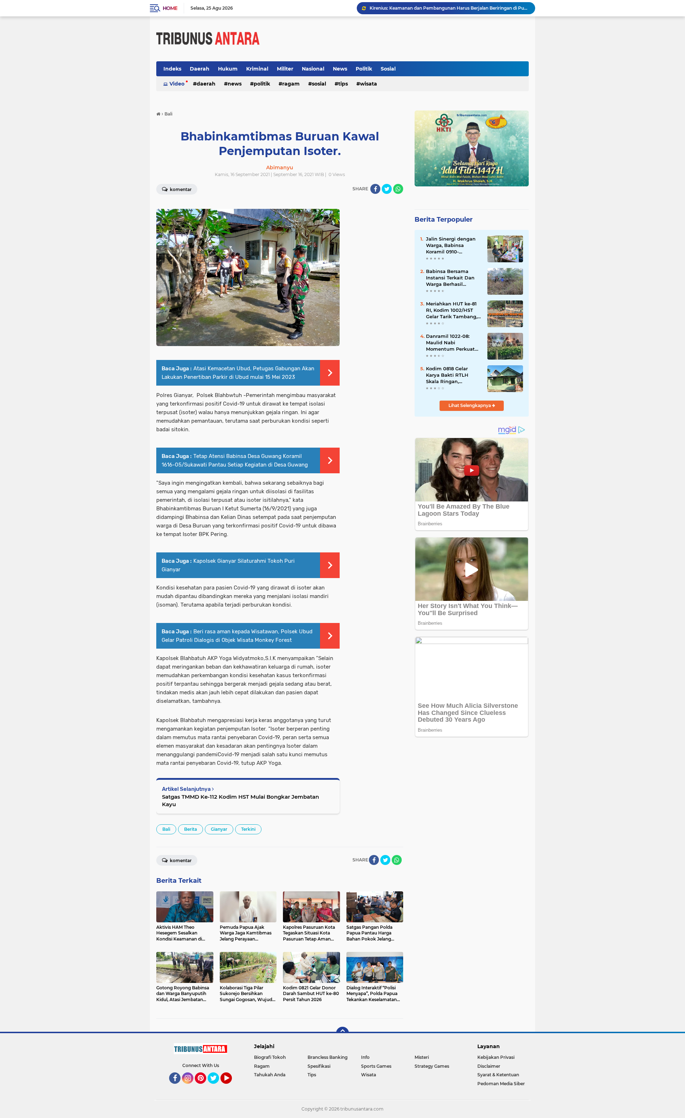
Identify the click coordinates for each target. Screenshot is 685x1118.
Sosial (388, 69)
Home (170, 8)
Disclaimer (488, 1066)
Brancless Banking (327, 1057)
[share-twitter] (387, 189)
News (340, 69)
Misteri (422, 1057)
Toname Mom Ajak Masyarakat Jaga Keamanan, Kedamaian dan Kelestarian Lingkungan (449, 8)
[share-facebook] (375, 189)
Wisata (368, 84)
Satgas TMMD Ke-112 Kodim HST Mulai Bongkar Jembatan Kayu (240, 800)
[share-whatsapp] (398, 189)
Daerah (199, 69)
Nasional (313, 69)
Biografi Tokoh (270, 1057)
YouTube (231, 1087)
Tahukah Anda (269, 1074)
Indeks (172, 69)
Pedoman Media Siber (501, 1083)
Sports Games (376, 1066)
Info (365, 1057)
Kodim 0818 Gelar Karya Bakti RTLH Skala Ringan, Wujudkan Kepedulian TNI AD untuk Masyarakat (453, 375)
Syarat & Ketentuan (498, 1074)
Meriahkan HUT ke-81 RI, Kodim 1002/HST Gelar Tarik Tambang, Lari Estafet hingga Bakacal (451, 310)
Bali (166, 829)
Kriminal (257, 69)
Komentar (180, 189)
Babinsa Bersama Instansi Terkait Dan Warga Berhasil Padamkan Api (450, 278)
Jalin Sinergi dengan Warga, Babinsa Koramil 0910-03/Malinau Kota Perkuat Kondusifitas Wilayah (451, 245)
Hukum (228, 69)
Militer (285, 69)
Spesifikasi (319, 1066)
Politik (364, 69)
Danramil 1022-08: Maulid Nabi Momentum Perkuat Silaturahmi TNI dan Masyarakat (450, 342)
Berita (190, 829)
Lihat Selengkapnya (470, 405)
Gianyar (219, 829)
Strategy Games (432, 1066)
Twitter (216, 1087)
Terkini (248, 829)
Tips (343, 84)
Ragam (291, 84)
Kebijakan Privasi (495, 1057)
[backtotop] (342, 1033)
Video (176, 84)
